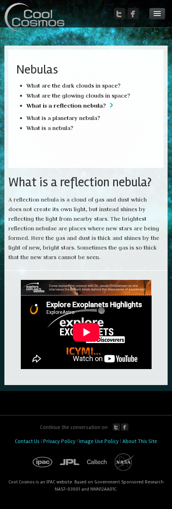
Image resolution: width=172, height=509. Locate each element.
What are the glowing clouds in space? (78, 95)
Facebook (124, 427)
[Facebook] (133, 13)
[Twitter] (119, 13)
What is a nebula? (49, 128)
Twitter (116, 427)
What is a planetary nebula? (63, 118)
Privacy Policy (59, 441)
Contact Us (27, 441)
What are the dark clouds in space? (73, 85)
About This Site (139, 441)
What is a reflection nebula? (66, 105)
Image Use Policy (99, 441)
